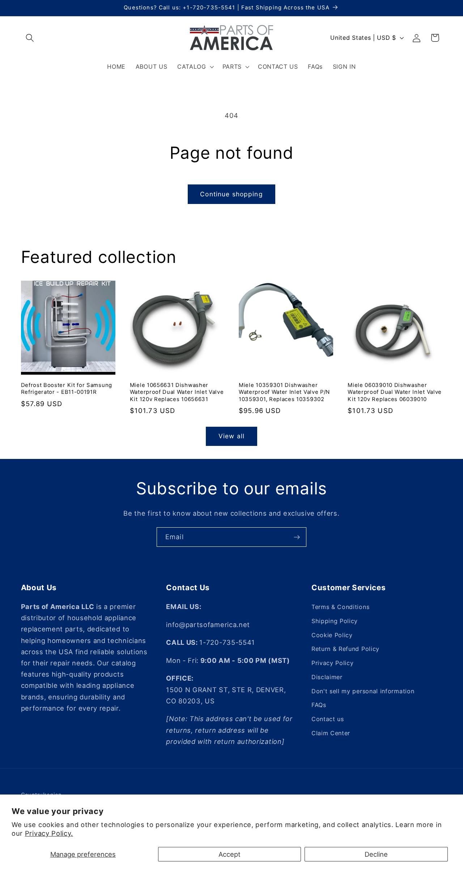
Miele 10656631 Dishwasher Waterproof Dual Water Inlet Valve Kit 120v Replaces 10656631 (177, 392)
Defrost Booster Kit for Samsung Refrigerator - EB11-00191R (66, 388)
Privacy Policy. (49, 833)
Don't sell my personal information (362, 691)
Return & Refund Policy (345, 648)
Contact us (327, 719)
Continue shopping (231, 194)
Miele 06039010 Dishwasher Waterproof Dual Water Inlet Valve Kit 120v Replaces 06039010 (395, 392)
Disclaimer (327, 677)
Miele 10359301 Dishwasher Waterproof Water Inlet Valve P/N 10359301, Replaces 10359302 (284, 392)
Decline (376, 854)
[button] (30, 38)
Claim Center (330, 733)
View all (231, 436)
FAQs (318, 705)
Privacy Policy (332, 663)
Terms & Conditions (340, 606)
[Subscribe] (297, 537)
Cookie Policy (332, 635)
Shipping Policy (334, 621)
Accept (229, 854)
